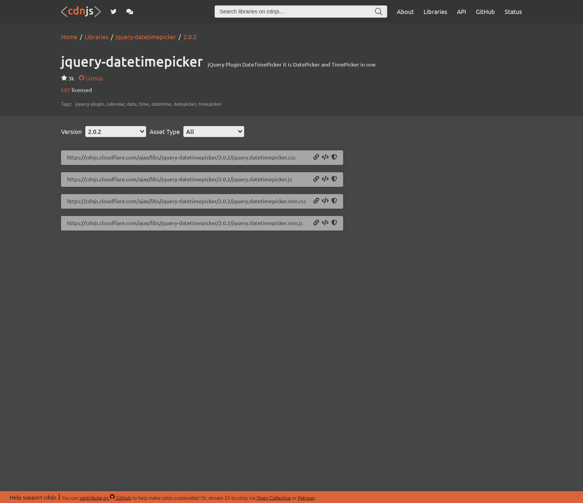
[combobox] (115, 131)
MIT (66, 90)
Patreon (306, 497)
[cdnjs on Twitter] (114, 11)
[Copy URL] (316, 157)
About (405, 11)
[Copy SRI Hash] (334, 157)
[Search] (378, 11)
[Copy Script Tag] (325, 179)
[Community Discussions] (129, 11)
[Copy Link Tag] (325, 157)
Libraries (435, 11)
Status (513, 11)
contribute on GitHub (105, 497)
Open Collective (274, 497)
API (461, 11)
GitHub (485, 11)
